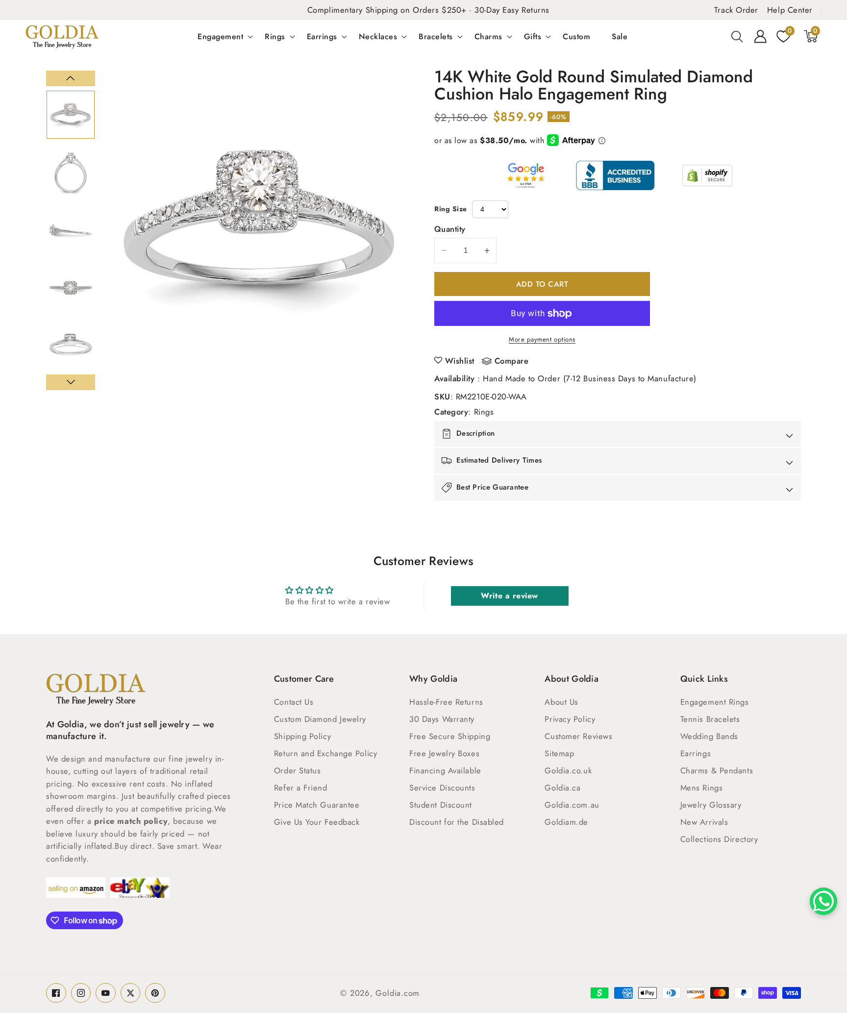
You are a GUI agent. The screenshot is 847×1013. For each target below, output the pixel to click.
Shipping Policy (302, 736)
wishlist (459, 361)
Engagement (220, 36)
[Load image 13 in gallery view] (71, 345)
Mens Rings (701, 787)
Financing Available (445, 770)
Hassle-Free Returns (446, 702)
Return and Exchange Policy (325, 753)
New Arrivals (704, 822)
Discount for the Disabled (456, 822)
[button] (737, 36)
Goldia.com (397, 993)
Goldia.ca (562, 787)
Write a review (509, 595)
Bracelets (436, 36)
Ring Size (450, 209)
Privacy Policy (570, 719)
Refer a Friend (300, 787)
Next (70, 382)
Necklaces (378, 36)
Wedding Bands (709, 736)
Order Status (297, 770)
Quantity (450, 229)
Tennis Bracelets (710, 719)
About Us (561, 702)
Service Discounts (442, 787)
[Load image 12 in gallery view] (71, 288)
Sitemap (559, 753)
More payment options (542, 339)
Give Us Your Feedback (317, 822)
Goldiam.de (566, 822)
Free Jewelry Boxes (444, 753)
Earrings (322, 36)
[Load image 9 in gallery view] (71, 115)
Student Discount (440, 805)
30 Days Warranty (441, 719)
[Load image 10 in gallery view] (71, 172)
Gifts (533, 36)
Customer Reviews (578, 736)
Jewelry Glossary (711, 805)
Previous (70, 78)
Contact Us (294, 702)
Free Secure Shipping (449, 736)
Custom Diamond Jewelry (320, 719)
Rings (275, 36)
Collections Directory (719, 839)
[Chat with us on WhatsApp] (823, 901)
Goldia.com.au (572, 805)
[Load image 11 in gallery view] (71, 230)
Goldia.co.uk (568, 770)
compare (512, 361)
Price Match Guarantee (317, 805)
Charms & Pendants (716, 770)
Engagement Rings (714, 702)
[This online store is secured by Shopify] (707, 175)
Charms (488, 36)
